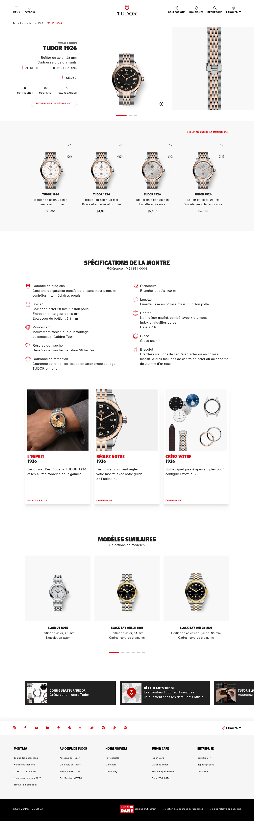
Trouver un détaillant (25, 784)
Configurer (25, 92)
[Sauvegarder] (70, 145)
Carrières (202, 757)
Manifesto (111, 764)
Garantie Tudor (160, 764)
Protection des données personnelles (182, 809)
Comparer (46, 92)
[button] (215, 10)
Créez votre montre (25, 771)
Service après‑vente (163, 771)
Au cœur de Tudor (70, 757)
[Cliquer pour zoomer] (126, 69)
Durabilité (202, 771)
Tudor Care (158, 757)
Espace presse (205, 764)
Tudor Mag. (112, 771)
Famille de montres (24, 764)
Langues (232, 728)
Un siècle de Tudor (70, 764)
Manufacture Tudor (70, 771)
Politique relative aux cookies (225, 809)
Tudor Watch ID (160, 778)
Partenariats (112, 757)
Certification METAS (71, 778)
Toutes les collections (26, 757)
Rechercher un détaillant (54, 103)
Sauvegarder (68, 92)
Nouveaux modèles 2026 (27, 778)
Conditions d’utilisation (144, 809)
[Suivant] (245, 69)
